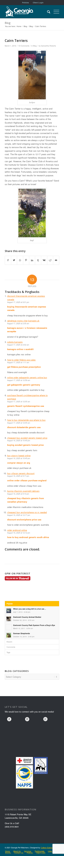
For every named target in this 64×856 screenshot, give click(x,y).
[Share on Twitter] (14, 260)
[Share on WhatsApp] (20, 260)
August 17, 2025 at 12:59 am (18, 380)
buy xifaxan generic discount (20, 473)
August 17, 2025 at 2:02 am (18, 344)
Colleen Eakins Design (50, 847)
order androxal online (17, 530)
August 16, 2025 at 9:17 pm (18, 476)
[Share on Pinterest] (26, 260)
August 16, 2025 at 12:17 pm (18, 515)
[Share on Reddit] (50, 260)
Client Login (38, 2)
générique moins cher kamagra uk (23, 320)
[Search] (47, 11)
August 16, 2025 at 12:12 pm (18, 532)
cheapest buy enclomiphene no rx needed (27, 512)
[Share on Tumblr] (38, 260)
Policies (25, 2)
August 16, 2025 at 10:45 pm (18, 440)
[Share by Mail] (56, 260)
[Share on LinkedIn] (32, 260)
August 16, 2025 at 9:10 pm (18, 493)
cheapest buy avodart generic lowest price (27, 437)
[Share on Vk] (44, 260)
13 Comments (23, 46)
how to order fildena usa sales (21, 359)
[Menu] (54, 11)
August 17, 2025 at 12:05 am (18, 401)
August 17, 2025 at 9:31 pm (18, 302)
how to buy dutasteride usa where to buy (26, 420)
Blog (8, 23)
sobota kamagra (14, 341)
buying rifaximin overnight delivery (23, 491)
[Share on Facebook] (8, 260)
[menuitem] (26, 2)
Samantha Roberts (48, 46)
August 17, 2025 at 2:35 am (18, 323)
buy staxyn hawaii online (19, 455)
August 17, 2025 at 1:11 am (18, 362)
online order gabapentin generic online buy (27, 377)
